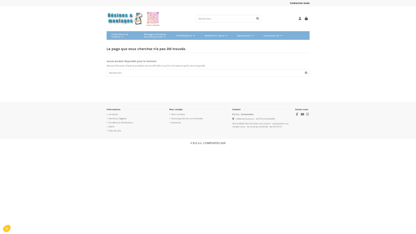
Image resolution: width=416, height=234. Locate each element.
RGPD (112, 126)
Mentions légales (118, 118)
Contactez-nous (300, 3)
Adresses (176, 122)
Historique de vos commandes (187, 118)
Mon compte (178, 114)
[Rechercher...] (257, 18)
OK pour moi (60, 217)
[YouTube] (302, 114)
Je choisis (37, 217)
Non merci (14, 217)
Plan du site (115, 130)
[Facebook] (297, 114)
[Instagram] (308, 114)
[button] (7, 228)
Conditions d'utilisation (121, 122)
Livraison (113, 114)
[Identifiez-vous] (300, 19)
